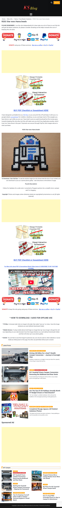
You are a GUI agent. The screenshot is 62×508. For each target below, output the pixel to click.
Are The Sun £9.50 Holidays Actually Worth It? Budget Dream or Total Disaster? (44, 392)
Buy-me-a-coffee (37, 45)
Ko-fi (45, 45)
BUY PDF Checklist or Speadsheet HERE (31, 110)
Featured (32, 406)
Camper (8, 490)
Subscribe (56, 2)
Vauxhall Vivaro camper (9, 493)
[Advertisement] (31, 61)
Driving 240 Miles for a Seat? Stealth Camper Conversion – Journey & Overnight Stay (44, 355)
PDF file (25, 115)
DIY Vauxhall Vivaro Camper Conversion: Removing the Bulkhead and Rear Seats (44, 373)
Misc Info (38, 406)
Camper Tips (33, 350)
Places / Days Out (41, 350)
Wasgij (50, 406)
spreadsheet (14, 117)
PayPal (51, 45)
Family (31, 388)
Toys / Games (44, 406)
